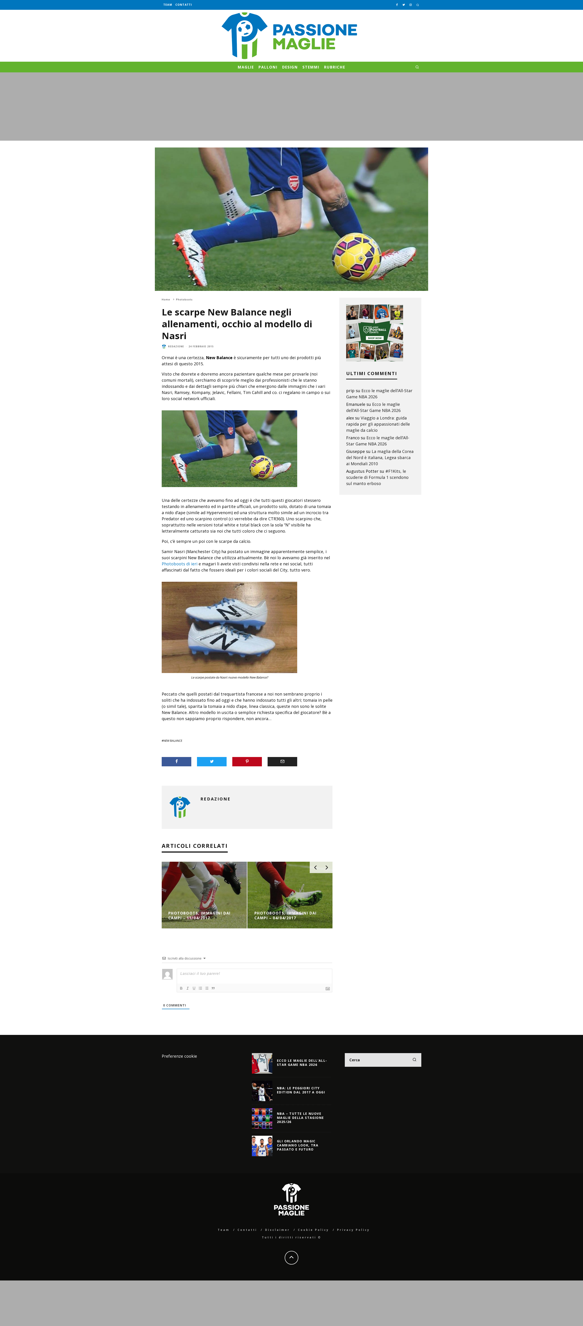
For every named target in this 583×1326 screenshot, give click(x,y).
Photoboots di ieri (179, 563)
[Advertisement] (291, 106)
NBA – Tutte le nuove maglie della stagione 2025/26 (300, 1117)
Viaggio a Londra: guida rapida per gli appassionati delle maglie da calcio (378, 424)
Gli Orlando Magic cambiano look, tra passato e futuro (297, 1145)
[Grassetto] (181, 988)
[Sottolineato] (194, 988)
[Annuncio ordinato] (200, 988)
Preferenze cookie (179, 1056)
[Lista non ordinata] (207, 988)
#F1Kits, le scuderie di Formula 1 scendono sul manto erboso (377, 477)
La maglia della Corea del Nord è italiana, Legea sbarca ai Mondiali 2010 (380, 457)
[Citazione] (213, 988)
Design (290, 67)
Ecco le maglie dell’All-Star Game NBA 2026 (302, 1062)
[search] (414, 1060)
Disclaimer (277, 1230)
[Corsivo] (187, 988)
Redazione (176, 346)
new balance (173, 741)
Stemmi (311, 67)
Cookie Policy (313, 1230)
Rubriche (334, 67)
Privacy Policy (353, 1230)
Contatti (183, 5)
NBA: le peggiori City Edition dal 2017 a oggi (301, 1090)
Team (167, 5)
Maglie (246, 67)
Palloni (267, 67)
